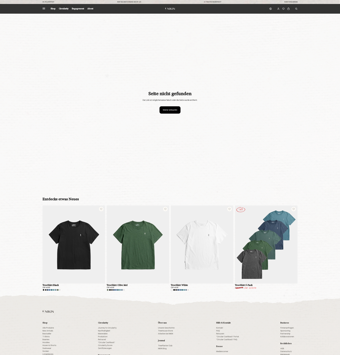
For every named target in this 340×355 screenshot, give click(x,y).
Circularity (64, 9)
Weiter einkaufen (170, 110)
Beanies (45, 339)
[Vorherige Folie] (46, 244)
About (90, 9)
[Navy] (48, 290)
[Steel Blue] (56, 290)
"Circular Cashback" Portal (227, 336)
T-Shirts (46, 336)
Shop (53, 9)
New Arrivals (47, 331)
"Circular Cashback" (106, 342)
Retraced (102, 339)
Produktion (102, 336)
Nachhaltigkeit (104, 331)
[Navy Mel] (50, 290)
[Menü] (43, 8)
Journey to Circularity (107, 328)
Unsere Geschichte (166, 328)
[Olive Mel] (58, 290)
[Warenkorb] (288, 9)
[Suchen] (296, 9)
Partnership (285, 333)
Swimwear (46, 348)
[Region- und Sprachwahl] (270, 8)
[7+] (60, 290)
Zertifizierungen (105, 348)
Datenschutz (286, 351)
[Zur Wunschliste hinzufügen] (101, 209)
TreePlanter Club (165, 345)
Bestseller (46, 333)
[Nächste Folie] (101, 244)
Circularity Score (105, 345)
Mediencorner (222, 351)
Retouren (220, 333)
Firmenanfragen (287, 328)
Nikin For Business (291, 2)
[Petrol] (52, 290)
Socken (45, 351)
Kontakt (219, 328)
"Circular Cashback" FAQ (226, 339)
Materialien (103, 333)
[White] (172, 290)
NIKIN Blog (162, 348)
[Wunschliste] (283, 9)
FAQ (218, 331)
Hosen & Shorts (49, 345)
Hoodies (46, 342)
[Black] (43, 290)
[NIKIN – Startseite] (48, 311)
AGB (282, 348)
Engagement (78, 9)
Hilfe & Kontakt (48, 2)
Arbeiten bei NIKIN (165, 333)
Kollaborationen (287, 336)
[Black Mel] (46, 290)
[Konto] (278, 9)
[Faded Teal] (54, 290)
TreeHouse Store (165, 331)
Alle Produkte (48, 328)
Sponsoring (285, 331)
